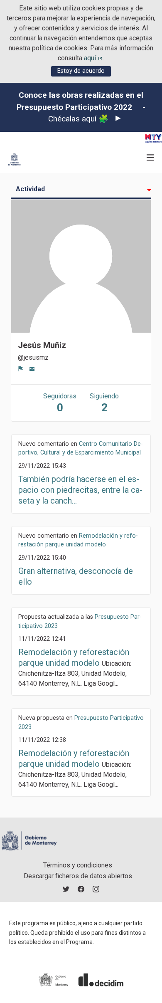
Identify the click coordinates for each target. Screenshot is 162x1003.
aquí (93, 58)
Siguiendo (104, 403)
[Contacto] (32, 368)
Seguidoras (59, 403)
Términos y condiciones (77, 865)
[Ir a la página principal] (14, 159)
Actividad (30, 189)
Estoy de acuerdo (81, 70)
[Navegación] (150, 157)
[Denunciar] (20, 368)
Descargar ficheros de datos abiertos (78, 876)
